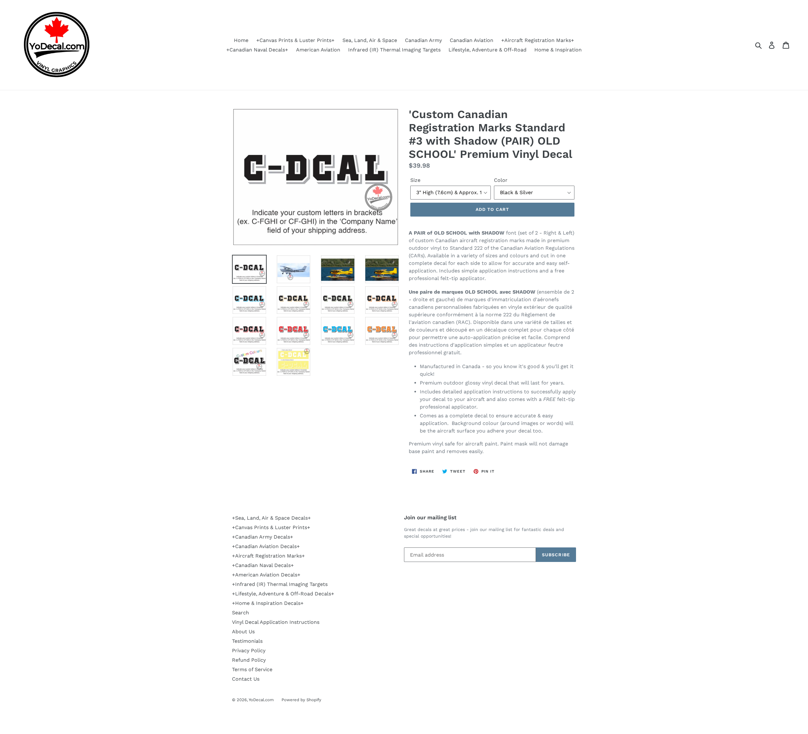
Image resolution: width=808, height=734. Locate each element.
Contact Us (245, 679)
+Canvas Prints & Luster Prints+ (295, 40)
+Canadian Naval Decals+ (257, 50)
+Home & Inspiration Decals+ (268, 603)
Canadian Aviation (471, 40)
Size (415, 180)
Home (241, 40)
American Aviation (318, 50)
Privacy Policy (248, 650)
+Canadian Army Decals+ (262, 537)
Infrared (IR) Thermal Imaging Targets (394, 50)
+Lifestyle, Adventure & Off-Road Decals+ (283, 594)
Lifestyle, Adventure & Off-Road (487, 50)
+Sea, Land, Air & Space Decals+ (271, 518)
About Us (243, 632)
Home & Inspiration (558, 50)
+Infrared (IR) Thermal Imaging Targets (280, 584)
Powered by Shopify (301, 699)
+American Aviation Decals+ (266, 575)
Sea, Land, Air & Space (369, 40)
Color (501, 180)
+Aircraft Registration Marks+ (537, 40)
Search (240, 613)
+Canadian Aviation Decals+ (266, 546)
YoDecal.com (261, 699)
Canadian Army (423, 40)
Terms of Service (252, 669)
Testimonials (247, 641)
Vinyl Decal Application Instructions (275, 622)
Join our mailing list (430, 517)
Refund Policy (249, 660)
